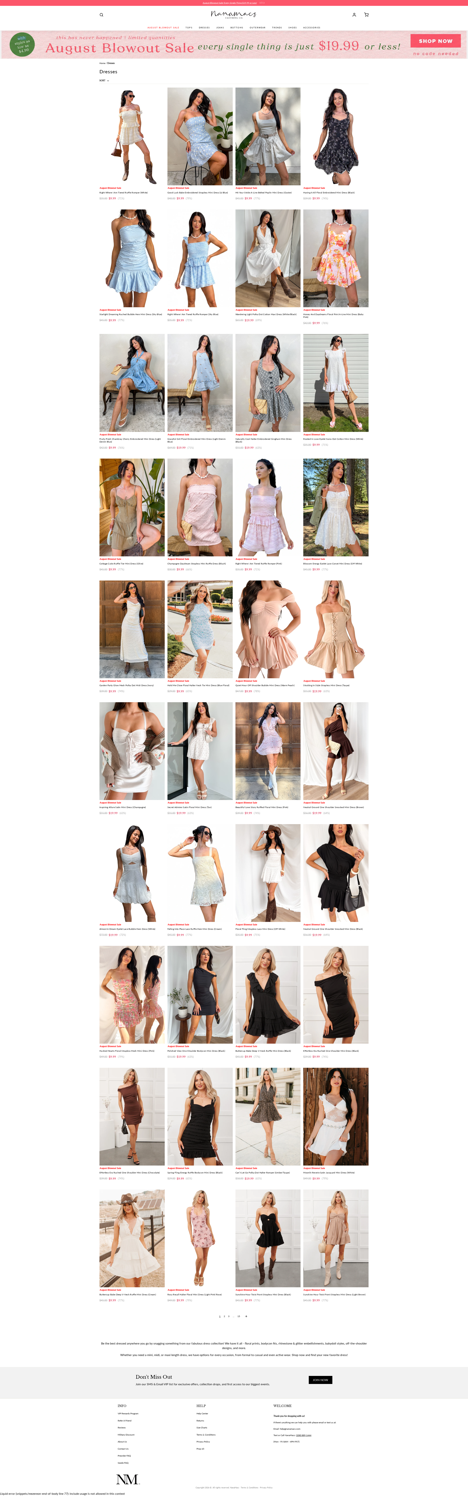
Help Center (202, 1413)
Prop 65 (200, 1448)
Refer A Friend (124, 1420)
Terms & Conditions (206, 1434)
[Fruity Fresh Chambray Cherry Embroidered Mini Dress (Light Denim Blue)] (132, 383)
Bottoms (237, 28)
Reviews (122, 1427)
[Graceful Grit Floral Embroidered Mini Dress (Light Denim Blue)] (200, 383)
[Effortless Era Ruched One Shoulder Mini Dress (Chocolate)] (132, 1117)
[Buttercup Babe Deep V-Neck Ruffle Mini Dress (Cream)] (132, 1238)
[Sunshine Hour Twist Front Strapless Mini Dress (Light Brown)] (336, 1238)
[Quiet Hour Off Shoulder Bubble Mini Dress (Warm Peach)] (268, 629)
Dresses (204, 28)
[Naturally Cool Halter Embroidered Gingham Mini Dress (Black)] (268, 383)
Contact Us (123, 1448)
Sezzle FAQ (123, 1462)
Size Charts (202, 1427)
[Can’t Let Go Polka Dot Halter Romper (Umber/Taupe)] (268, 1117)
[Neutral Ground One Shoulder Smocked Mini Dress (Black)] (336, 873)
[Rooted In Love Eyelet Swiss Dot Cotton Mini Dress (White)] (336, 383)
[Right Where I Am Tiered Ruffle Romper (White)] (132, 136)
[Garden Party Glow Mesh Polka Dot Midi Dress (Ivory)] (132, 629)
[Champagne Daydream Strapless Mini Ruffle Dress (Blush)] (200, 507)
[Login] (355, 15)
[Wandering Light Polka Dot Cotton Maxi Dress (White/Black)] (268, 258)
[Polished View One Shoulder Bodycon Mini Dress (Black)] (200, 995)
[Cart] (365, 15)
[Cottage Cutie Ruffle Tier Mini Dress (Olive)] (132, 507)
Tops (189, 28)
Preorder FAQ (124, 1455)
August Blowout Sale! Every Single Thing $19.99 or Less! (230, 2)
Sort (102, 80)
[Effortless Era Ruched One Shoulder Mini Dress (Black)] (336, 995)
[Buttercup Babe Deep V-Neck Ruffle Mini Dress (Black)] (268, 995)
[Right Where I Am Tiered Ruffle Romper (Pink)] (268, 507)
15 (238, 1316)
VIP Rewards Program (128, 1413)
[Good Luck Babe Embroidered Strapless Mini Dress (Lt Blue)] (200, 136)
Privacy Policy (203, 1441)
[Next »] (246, 1316)
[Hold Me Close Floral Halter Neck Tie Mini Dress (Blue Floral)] (200, 629)
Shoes (292, 28)
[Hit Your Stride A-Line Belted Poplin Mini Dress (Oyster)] (268, 136)
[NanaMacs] (234, 15)
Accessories (311, 28)
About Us (122, 1441)
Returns (200, 1420)
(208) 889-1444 (303, 1435)
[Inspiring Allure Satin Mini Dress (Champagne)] (132, 751)
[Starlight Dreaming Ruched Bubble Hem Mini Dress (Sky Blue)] (132, 258)
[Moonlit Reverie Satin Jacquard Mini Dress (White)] (336, 1117)
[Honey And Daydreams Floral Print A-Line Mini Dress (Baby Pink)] (336, 258)
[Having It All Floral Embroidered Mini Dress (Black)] (336, 136)
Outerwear (258, 28)
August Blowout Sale (163, 28)
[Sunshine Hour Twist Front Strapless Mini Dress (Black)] (268, 1238)
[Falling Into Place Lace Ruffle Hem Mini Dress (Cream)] (200, 873)
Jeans (220, 28)
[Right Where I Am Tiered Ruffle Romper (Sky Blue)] (200, 258)
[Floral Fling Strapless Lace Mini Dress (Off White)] (268, 873)
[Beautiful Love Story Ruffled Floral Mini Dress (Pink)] (268, 751)
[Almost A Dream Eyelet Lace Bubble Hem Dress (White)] (132, 873)
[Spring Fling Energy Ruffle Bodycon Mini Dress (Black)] (200, 1117)
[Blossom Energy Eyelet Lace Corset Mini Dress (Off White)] (336, 507)
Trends (277, 28)
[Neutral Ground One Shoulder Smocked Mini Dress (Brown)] (336, 751)
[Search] (101, 15)
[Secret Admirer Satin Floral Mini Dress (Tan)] (200, 751)
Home (102, 63)
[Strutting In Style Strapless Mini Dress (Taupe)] (336, 629)
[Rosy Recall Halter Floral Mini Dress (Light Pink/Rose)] (200, 1238)
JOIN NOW (320, 1380)
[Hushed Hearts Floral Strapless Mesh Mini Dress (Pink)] (132, 995)
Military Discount (126, 1434)
